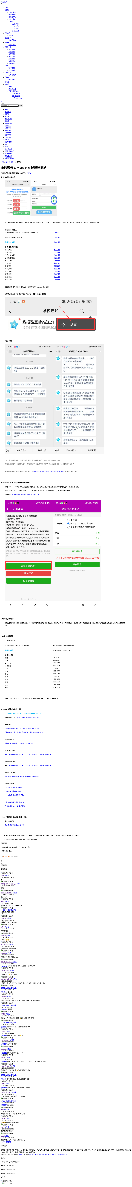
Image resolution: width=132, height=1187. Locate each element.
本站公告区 (12, 12)
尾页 (9, 1142)
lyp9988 (3, 996)
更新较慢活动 (13, 91)
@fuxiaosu (4, 992)
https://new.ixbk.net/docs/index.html (28, 717)
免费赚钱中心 (17, 98)
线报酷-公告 (9, 162)
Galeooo (3, 1049)
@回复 (6, 875)
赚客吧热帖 (12, 40)
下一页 (5, 1142)
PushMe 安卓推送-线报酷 (13, 791)
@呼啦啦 (4, 1027)
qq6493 (3, 1118)
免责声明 (15, 24)
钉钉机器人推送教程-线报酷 (14, 802)
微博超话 (12, 70)
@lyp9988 (4, 1009)
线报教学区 (12, 17)
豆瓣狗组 (12, 59)
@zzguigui (4, 966)
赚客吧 (7, 38)
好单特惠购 (12, 75)
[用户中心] (1, 101)
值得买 (7, 77)
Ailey (3, 901)
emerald (3, 935)
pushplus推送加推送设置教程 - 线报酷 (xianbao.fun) (21, 776)
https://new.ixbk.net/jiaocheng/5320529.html (25, 494)
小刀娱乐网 (16, 93)
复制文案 (4, 843)
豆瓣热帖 (12, 49)
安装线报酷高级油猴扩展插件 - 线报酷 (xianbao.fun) (22, 728)
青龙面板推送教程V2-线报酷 (14, 825)
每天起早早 (5, 944)
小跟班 (6, 962)
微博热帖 (12, 68)
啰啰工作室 (8, 884)
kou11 (6, 1066)
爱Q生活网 (16, 96)
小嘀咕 (7, 82)
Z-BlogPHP (21, 1154)
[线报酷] (4, 2)
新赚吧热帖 (12, 45)
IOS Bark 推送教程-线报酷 (13, 787)
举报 (29, 173)
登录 (4, 856)
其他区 (7, 84)
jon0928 (6, 893)
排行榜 (11, 35)
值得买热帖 (12, 79)
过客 (2, 875)
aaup (2, 1136)
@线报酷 (4, 1035)
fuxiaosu (7, 979)
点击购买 (57, 232)
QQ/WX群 (15, 31)
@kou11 (3, 1079)
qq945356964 (5, 970)
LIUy (3, 927)
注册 (9, 856)
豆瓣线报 (8, 47)
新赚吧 (7, 42)
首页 (6, 8)
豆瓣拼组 (12, 54)
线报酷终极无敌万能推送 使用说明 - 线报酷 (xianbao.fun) (24, 732)
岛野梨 (3, 1031)
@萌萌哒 (4, 1105)
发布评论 (4, 865)
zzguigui (3, 953)
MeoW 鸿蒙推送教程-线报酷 (14, 795)
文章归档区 (12, 19)
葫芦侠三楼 (12, 89)
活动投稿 (15, 28)
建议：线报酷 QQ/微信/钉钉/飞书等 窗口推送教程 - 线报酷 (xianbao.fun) (29, 754)
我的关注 (8, 33)
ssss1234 (4, 918)
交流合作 (15, 26)
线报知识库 (12, 14)
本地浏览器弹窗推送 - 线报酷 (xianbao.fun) (19, 743)
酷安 (10, 86)
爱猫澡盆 (12, 63)
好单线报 (8, 72)
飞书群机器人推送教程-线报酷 (15, 806)
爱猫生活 (12, 61)
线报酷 (7, 10)
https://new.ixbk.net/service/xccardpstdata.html (48, 471)
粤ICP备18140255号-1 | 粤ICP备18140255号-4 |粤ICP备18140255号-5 (48, 1154)
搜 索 (20, 105)
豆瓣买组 (12, 52)
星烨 (2, 1110)
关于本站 (12, 21)
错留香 (3, 1083)
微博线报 (8, 66)
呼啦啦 (3, 1014)
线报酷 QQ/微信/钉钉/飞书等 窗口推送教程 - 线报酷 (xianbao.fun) (31, 765)
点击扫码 (57, 237)
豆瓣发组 (12, 56)
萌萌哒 (6, 1092)
